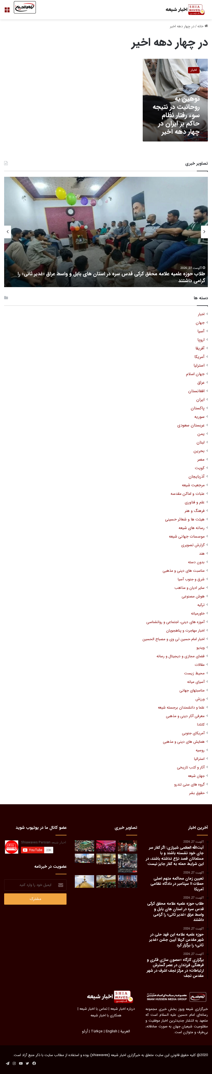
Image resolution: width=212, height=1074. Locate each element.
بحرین (199, 451)
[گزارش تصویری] (127, 863)
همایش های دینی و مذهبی (184, 742)
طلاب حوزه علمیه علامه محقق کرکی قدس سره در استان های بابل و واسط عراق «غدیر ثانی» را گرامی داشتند (111, 277)
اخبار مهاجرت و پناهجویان (185, 631)
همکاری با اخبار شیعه (106, 1015)
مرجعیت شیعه (193, 485)
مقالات (200, 665)
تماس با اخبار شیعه (93, 1009)
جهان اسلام (195, 374)
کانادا (201, 725)
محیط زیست (194, 673)
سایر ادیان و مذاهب (189, 588)
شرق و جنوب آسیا (191, 579)
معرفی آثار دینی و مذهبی (185, 716)
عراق (201, 383)
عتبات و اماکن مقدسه (188, 494)
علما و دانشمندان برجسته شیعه (181, 707)
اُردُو (85, 1031)
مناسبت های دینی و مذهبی (184, 571)
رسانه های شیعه (192, 528)
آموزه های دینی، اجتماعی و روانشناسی (175, 622)
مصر (201, 460)
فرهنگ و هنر (195, 511)
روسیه (200, 750)
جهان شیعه (196, 776)
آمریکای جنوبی (193, 733)
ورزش (200, 699)
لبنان (201, 442)
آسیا (201, 331)
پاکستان (198, 408)
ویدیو (201, 648)
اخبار (201, 314)
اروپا (201, 340)
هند (202, 554)
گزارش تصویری (193, 545)
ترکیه (201, 605)
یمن (201, 434)
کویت (200, 468)
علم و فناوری (195, 502)
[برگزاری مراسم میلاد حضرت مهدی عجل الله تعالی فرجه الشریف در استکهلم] (106, 845)
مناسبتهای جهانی (192, 690)
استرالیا (199, 759)
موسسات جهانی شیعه (187, 536)
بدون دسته (196, 562)
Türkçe (97, 1031)
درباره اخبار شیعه (122, 1009)
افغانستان (196, 391)
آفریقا (200, 348)
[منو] (7, 12)
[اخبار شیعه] (181, 9)
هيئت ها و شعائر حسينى (185, 519)
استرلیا (199, 365)
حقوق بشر (197, 793)
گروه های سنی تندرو (189, 784)
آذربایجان (197, 477)
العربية (125, 1031)
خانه (201, 26)
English (111, 1031)
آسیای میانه (196, 682)
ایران (200, 400)
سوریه (199, 417)
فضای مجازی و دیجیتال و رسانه (181, 656)
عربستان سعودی (191, 425)
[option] (106, 232)
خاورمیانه (198, 613)
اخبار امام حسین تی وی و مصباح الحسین (173, 639)
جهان (200, 323)
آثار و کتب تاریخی (191, 767)
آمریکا (199, 357)
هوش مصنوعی (193, 596)
